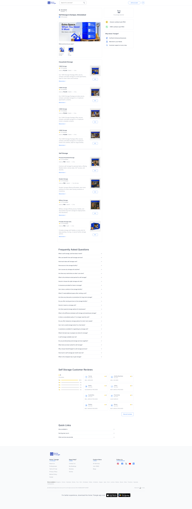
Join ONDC (96, 466)
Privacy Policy (53, 471)
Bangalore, (58, 482)
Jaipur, (105, 482)
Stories (71, 471)
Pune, (77, 482)
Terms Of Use (53, 469)
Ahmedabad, (85, 482)
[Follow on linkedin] (133, 464)
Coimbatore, (95, 482)
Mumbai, (74, 482)
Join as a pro (134, 2)
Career (51, 477)
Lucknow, (113, 482)
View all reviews (127, 414)
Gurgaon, (101, 482)
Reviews (71, 469)
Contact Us (72, 463)
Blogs (94, 469)
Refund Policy (53, 474)
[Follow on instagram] (117, 463)
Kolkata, (90, 482)
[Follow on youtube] (130, 464)
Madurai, (117, 482)
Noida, (125, 482)
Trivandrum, (130, 482)
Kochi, (108, 482)
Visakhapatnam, (50, 483)
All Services (96, 463)
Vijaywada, (135, 482)
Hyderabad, (68, 482)
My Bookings (72, 466)
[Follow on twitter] (126, 464)
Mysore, (122, 482)
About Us (52, 463)
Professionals (53, 466)
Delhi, (81, 482)
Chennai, (64, 482)
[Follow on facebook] (122, 464)
